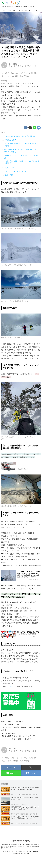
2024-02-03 (13, 64)
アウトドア (13, 66)
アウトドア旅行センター (29, 66)
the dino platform (23, 854)
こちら (11, 686)
